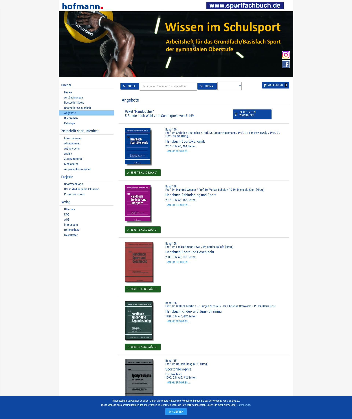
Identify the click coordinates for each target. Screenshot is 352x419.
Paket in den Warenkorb (245, 114)
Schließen (175, 411)
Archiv (68, 153)
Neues (68, 92)
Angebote (70, 113)
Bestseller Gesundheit (77, 108)
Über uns (69, 209)
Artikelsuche (72, 148)
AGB (66, 219)
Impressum (71, 224)
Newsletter (71, 235)
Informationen (72, 138)
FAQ (66, 214)
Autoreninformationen (77, 169)
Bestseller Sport (74, 102)
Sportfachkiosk (73, 184)
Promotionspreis (74, 194)
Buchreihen (71, 118)
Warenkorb (275, 85)
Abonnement (72, 143)
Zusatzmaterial (73, 159)
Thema (206, 86)
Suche (129, 86)
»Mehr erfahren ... (179, 151)
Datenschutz (71, 230)
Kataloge (69, 123)
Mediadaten (71, 164)
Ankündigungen (73, 97)
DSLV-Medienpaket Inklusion (81, 189)
